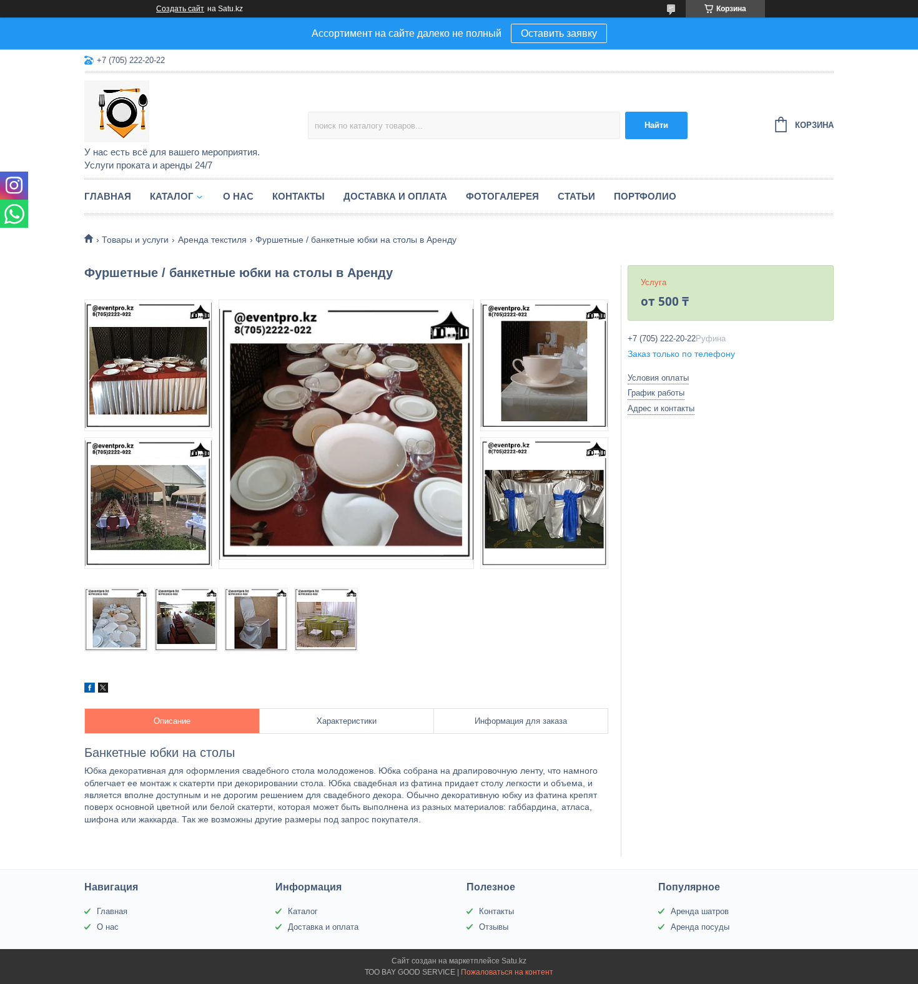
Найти (656, 125)
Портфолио (645, 196)
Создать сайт (180, 8)
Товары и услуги (135, 240)
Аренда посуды (700, 927)
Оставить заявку (559, 33)
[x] (103, 689)
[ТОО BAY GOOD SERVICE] (193, 110)
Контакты (298, 196)
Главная (107, 196)
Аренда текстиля (212, 240)
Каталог (172, 196)
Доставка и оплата (395, 196)
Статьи (576, 196)
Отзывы (493, 927)
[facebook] (89, 689)
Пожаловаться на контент (507, 972)
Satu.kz (513, 961)
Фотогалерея (502, 196)
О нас (238, 196)
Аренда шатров (700, 911)
